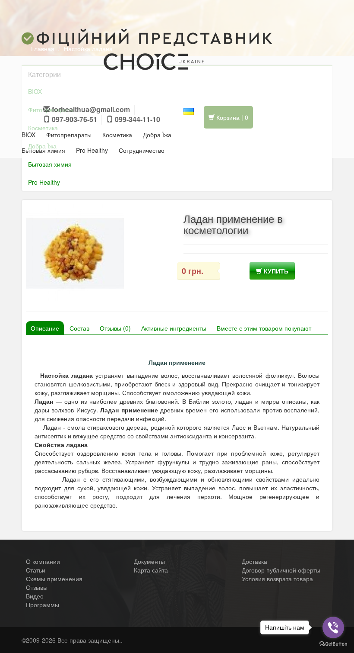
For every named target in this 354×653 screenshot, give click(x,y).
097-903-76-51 (73, 119)
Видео (35, 596)
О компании (43, 561)
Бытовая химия (43, 150)
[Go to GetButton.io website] (333, 644)
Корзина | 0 (231, 117)
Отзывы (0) (115, 328)
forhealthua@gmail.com (91, 109)
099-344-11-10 (136, 119)
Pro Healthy (92, 150)
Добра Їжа (157, 134)
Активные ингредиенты (173, 328)
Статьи (35, 570)
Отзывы (36, 587)
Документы (149, 561)
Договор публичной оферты (281, 570)
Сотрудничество (141, 150)
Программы (42, 604)
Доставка (254, 561)
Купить (275, 271)
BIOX (28, 134)
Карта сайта (151, 570)
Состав (79, 328)
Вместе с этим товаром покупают (264, 328)
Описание (45, 328)
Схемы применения (54, 578)
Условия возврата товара (277, 578)
